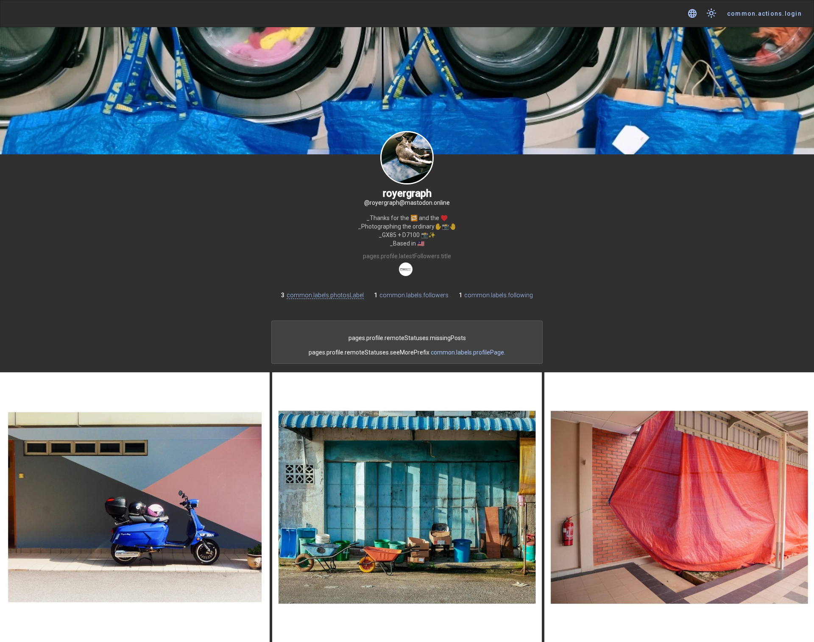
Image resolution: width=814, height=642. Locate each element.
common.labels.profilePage (467, 352)
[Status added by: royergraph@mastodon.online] (135, 507)
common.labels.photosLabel (325, 295)
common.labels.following (498, 295)
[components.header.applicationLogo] (38, 14)
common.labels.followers (414, 295)
